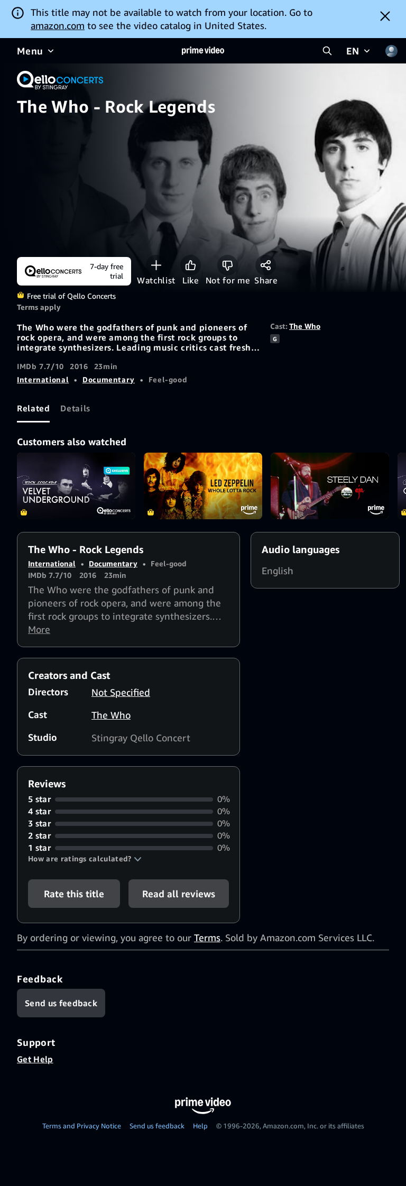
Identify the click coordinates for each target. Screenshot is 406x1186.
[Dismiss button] (385, 15)
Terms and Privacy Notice (81, 1125)
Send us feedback (157, 1125)
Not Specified (120, 692)
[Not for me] (227, 265)
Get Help (35, 1059)
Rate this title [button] (74, 893)
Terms (207, 937)
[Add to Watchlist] (156, 265)
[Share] (265, 265)
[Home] (203, 51)
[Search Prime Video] (327, 51)
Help (200, 1125)
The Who (304, 325)
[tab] (33, 408)
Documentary (108, 379)
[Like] (190, 265)
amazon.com (58, 25)
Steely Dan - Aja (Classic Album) (330, 486)
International (43, 379)
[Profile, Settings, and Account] (391, 51)
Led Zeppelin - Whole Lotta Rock (203, 486)
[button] (85, 858)
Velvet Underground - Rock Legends (76, 486)
